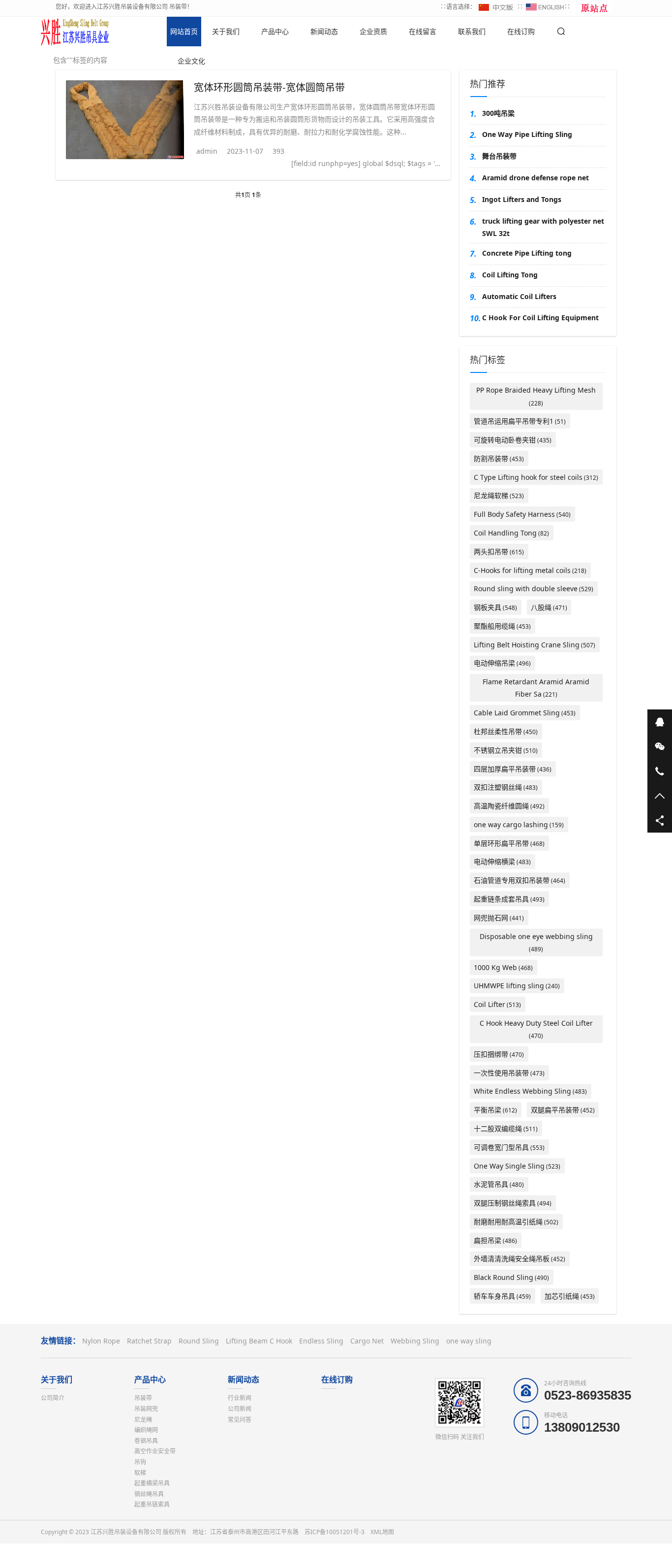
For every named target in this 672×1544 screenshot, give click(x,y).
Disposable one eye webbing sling (536, 942)
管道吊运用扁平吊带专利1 (520, 421)
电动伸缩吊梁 (502, 663)
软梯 (140, 1473)
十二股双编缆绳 (506, 1128)
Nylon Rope (101, 1340)
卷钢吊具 (146, 1441)
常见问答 (239, 1419)
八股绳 (549, 607)
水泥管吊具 (499, 1184)
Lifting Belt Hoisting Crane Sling (534, 644)
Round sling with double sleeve (533, 588)
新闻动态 (324, 31)
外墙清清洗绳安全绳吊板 (519, 1258)
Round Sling (199, 1340)
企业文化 (191, 61)
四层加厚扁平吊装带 (512, 768)
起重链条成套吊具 (509, 899)
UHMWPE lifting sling (517, 985)
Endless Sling (321, 1340)
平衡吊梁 (495, 1109)
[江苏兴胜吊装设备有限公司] (75, 31)
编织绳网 (146, 1430)
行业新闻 (239, 1398)
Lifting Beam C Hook (259, 1340)
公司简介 (52, 1398)
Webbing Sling (415, 1340)
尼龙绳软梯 (499, 495)
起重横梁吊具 (152, 1483)
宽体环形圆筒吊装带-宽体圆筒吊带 (269, 87)
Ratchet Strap (149, 1340)
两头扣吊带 (499, 551)
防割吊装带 (499, 458)
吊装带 (143, 1398)
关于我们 (226, 31)
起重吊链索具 (152, 1504)
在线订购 (521, 31)
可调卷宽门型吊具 (509, 1147)
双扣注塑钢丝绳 (506, 787)
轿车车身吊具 (502, 1296)
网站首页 (184, 31)
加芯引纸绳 (570, 1296)
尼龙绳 (143, 1419)
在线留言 (422, 31)
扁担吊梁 (495, 1240)
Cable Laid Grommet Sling (525, 712)
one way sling (468, 1340)
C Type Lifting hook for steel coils (536, 477)
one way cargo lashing (519, 824)
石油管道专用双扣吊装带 (519, 880)
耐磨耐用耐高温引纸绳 (516, 1221)
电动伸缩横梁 (502, 861)
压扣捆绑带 (499, 1054)
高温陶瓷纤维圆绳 (509, 805)
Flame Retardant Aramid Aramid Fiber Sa (536, 688)
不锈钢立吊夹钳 (506, 750)
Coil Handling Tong (511, 532)
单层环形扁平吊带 (509, 843)
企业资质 (373, 31)
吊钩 (140, 1462)
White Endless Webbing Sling (530, 1091)
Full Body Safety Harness (522, 514)
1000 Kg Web (503, 967)
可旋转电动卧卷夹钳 (512, 439)
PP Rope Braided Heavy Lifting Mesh (536, 396)
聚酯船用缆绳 (502, 626)
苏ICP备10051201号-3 (335, 1532)
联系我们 (472, 31)
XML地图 (382, 1532)
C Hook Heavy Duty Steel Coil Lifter (536, 1029)
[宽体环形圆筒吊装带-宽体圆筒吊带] (125, 119)
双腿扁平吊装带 (563, 1109)
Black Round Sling (511, 1277)
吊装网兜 (146, 1409)
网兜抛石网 (499, 917)
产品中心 (275, 31)
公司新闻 (239, 1409)
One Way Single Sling (517, 1166)
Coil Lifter (497, 1004)
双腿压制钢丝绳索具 (512, 1203)
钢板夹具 (495, 607)
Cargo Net (367, 1340)
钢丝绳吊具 (149, 1494)
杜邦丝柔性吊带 (506, 731)
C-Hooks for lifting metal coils (530, 570)
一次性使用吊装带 (509, 1072)
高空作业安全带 (155, 1451)
